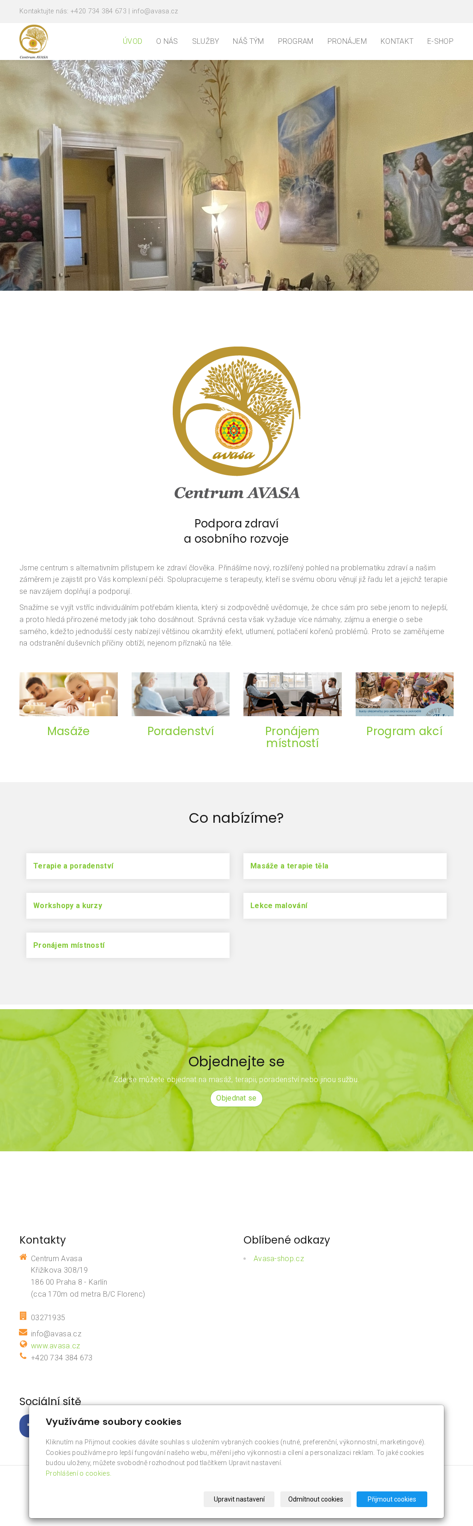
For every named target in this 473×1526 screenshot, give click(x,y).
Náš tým (248, 41)
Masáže (68, 731)
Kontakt (397, 41)
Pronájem (347, 41)
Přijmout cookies (392, 1499)
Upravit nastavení (239, 1499)
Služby (205, 41)
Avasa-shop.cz (279, 1258)
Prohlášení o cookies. (78, 1473)
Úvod (132, 41)
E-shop (440, 41)
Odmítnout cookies (315, 1499)
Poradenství (180, 731)
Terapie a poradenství (73, 866)
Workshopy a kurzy (67, 905)
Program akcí (404, 731)
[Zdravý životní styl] (33, 40)
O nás (167, 41)
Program (296, 41)
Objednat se (236, 1098)
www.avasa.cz (55, 1345)
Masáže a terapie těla (289, 866)
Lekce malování (278, 905)
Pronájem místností (292, 737)
